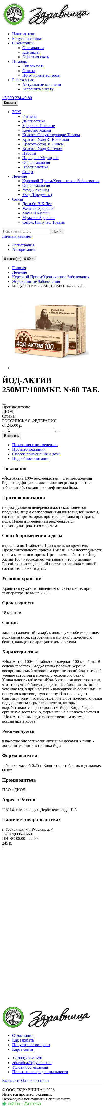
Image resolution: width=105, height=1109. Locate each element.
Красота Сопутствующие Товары (51, 135)
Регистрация (23, 245)
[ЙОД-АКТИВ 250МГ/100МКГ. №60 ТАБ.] (50, 368)
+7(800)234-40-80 (17, 98)
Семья (17, 199)
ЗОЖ (16, 112)
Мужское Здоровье (38, 217)
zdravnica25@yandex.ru (32, 1062)
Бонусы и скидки (27, 38)
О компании (23, 43)
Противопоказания (28, 449)
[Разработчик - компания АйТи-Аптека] (21, 1104)
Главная (19, 267)
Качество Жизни (36, 130)
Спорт (27, 171)
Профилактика (35, 167)
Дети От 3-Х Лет (37, 204)
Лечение (19, 176)
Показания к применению (35, 445)
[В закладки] (4, 404)
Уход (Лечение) (35, 190)
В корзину (11, 436)
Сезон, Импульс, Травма (43, 222)
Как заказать (33, 66)
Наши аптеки (23, 34)
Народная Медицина (40, 158)
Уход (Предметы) (37, 194)
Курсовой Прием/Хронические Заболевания (60, 181)
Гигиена (29, 116)
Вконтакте (11, 1080)
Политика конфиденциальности (40, 1072)
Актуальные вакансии (41, 84)
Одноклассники (35, 1080)
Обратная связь (35, 57)
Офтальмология (36, 162)
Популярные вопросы (41, 75)
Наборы (29, 153)
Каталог (10, 103)
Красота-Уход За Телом (42, 148)
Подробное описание (30, 458)
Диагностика (33, 121)
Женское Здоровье (38, 208)
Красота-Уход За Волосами (45, 139)
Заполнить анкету (38, 89)
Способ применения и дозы (36, 454)
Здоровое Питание (38, 125)
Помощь (19, 61)
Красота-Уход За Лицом (43, 144)
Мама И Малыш (36, 213)
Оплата (28, 70)
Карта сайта (22, 1049)
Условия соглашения (30, 1067)
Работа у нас (23, 80)
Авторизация (23, 249)
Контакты (31, 52)
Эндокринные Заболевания (36, 281)
